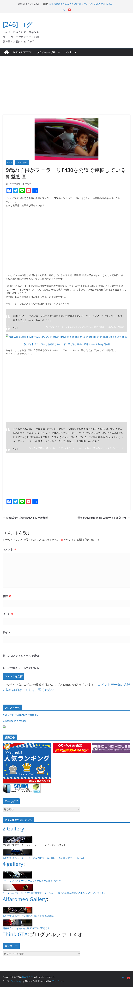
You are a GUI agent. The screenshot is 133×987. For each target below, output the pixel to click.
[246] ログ (18, 24)
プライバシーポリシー (48, 52)
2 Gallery (13, 828)
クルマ (9, 162)
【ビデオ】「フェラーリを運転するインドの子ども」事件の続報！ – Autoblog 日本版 (84, 327)
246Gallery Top (22, 52)
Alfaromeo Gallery (25, 899)
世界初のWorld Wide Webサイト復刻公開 (102, 518)
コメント (9, 549)
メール (8, 614)
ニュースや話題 (22, 162)
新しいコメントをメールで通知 (21, 655)
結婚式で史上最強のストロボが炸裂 (27, 518)
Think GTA (15, 934)
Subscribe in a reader (14, 720)
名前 (7, 596)
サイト (6, 632)
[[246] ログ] (6, 52)
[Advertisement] (66, 80)
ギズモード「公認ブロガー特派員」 (21, 714)
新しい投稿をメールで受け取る (21, 668)
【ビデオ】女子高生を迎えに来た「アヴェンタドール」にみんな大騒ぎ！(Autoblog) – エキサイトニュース (74, 448)
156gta (28, 183)
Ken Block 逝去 (57, 2)
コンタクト (70, 52)
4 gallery (13, 863)
